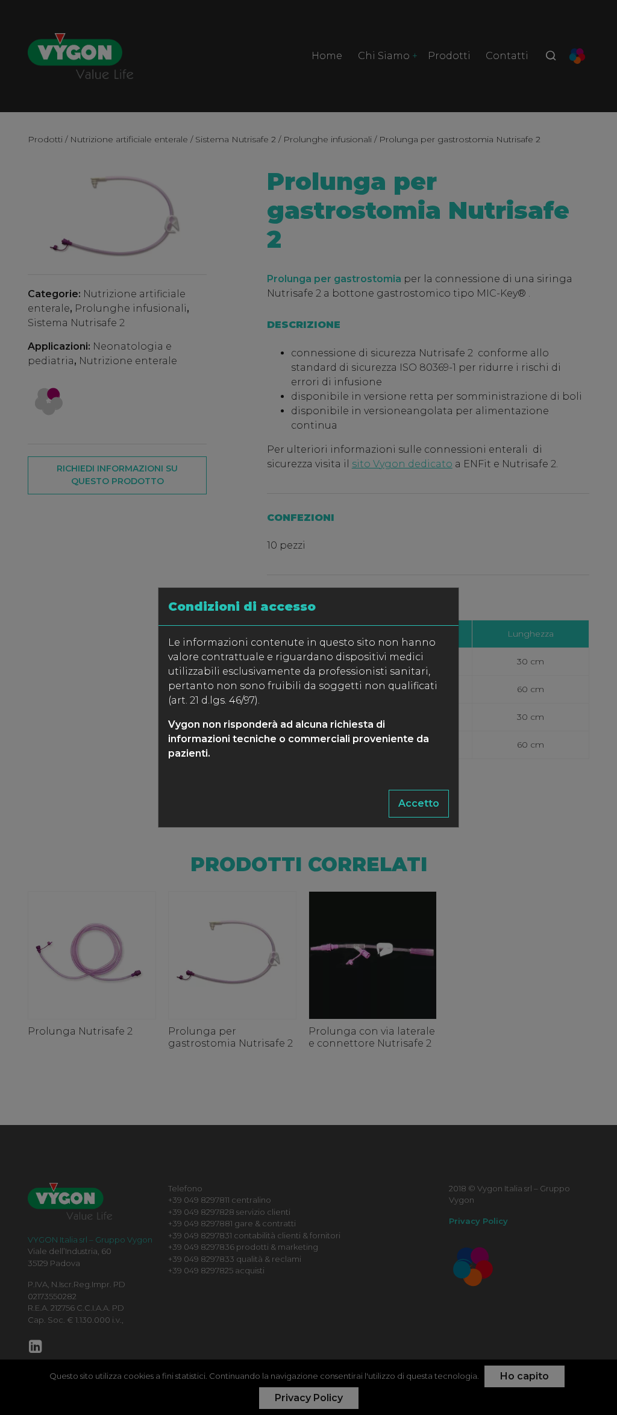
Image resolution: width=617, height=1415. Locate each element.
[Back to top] (583, 1381)
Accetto (418, 803)
